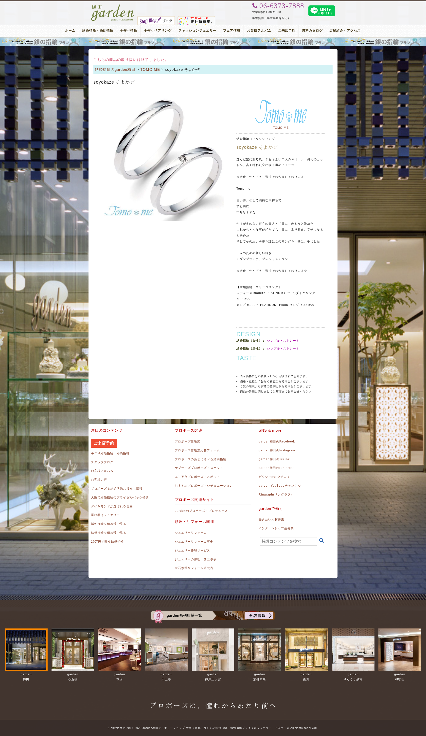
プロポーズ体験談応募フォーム (197, 450)
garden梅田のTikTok (274, 459)
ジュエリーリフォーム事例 (194, 541)
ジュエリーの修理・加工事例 (196, 559)
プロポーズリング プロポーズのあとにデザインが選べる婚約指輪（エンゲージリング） (213, 41)
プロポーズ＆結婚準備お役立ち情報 (116, 488)
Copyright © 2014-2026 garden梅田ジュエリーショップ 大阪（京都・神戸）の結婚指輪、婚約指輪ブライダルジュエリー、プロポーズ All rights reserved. (213, 727)
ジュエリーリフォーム (191, 532)
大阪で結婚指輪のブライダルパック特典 (120, 497)
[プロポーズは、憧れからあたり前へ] (213, 702)
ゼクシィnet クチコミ (274, 476)
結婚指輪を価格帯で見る (108, 532)
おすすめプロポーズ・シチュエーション (204, 485)
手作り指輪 (128, 30)
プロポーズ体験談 (187, 441)
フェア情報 (231, 30)
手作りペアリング (158, 30)
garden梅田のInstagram (277, 450)
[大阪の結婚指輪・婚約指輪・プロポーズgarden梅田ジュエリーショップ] (112, 7)
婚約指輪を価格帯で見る (108, 524)
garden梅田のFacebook (277, 441)
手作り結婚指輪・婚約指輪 (110, 453)
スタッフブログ (102, 462)
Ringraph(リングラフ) (275, 494)
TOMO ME (150, 69)
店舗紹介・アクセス (344, 30)
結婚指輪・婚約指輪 (97, 30)
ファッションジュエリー (197, 30)
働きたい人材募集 (271, 519)
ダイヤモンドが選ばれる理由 (112, 506)
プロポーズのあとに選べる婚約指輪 (200, 459)
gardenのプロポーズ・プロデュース (201, 511)
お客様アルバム (259, 30)
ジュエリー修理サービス (192, 550)
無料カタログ (312, 30)
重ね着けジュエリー (105, 515)
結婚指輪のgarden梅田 (115, 69)
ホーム (70, 30)
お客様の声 (99, 479)
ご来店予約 (286, 30)
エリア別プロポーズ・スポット (197, 476)
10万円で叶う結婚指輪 (107, 541)
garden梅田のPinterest (276, 468)
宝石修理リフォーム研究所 (194, 568)
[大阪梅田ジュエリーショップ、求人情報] (196, 19)
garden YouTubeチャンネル (280, 485)
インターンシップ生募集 (276, 528)
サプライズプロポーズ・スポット (199, 468)
